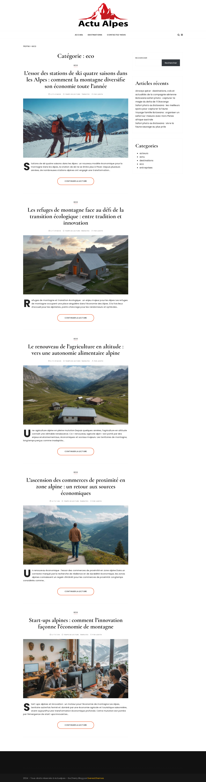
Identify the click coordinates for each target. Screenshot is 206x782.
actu (142, 156)
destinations (95, 34)
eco (75, 65)
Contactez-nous (116, 34)
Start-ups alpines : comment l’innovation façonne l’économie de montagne (76, 623)
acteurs (144, 153)
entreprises (146, 167)
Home (26, 46)
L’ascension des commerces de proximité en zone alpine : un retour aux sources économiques (75, 486)
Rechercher (141, 58)
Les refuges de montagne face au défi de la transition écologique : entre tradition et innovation (76, 216)
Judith (100, 94)
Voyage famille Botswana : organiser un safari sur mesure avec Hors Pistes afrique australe (157, 116)
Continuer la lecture (76, 181)
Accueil (79, 34)
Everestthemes (96, 778)
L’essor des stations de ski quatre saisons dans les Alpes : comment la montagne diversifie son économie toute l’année (75, 79)
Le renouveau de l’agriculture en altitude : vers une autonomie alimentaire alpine (75, 349)
